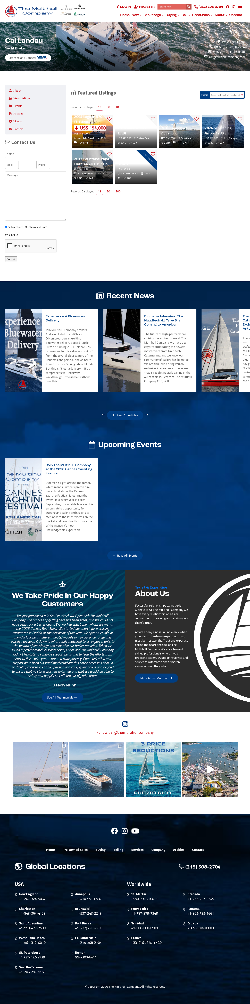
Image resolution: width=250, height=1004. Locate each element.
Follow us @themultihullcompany (125, 732)
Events (17, 106)
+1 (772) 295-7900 (88, 928)
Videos (17, 121)
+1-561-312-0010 (32, 942)
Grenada (193, 894)
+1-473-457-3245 (200, 898)
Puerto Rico (139, 908)
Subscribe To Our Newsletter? (27, 227)
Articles (18, 114)
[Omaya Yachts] (79, 14)
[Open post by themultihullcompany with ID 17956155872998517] (153, 769)
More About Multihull (154, 678)
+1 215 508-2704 (233, 47)
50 (108, 107)
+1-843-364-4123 (32, 913)
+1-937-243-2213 (88, 913)
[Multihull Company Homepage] (32, 11)
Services (137, 849)
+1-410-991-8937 (88, 898)
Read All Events (126, 555)
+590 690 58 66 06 (144, 898)
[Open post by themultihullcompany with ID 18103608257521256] (210, 769)
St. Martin (138, 894)
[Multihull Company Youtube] (240, 7)
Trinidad (137, 923)
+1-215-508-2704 (88, 942)
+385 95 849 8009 (200, 928)
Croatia (192, 923)
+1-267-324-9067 (32, 898)
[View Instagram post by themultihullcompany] (64, 793)
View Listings (21, 98)
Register (146, 7)
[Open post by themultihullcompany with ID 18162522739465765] (40, 769)
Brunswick (82, 908)
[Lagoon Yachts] (66, 7)
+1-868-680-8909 (144, 928)
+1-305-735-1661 (200, 913)
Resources (201, 15)
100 (118, 107)
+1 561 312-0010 (233, 52)
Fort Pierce (83, 923)
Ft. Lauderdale (85, 937)
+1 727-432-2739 (32, 957)
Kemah (80, 952)
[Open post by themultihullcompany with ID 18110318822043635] (96, 769)
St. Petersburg (29, 952)
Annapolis (82, 894)
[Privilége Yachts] (79, 7)
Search (204, 95)
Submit (11, 259)
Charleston (27, 908)
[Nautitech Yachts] (66, 14)
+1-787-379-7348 (144, 913)
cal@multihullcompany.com (227, 57)
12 (99, 107)
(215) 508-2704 (210, 7)
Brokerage (153, 15)
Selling (118, 849)
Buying (172, 15)
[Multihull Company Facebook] (227, 7)
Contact (235, 15)
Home (125, 15)
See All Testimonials (60, 697)
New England (28, 894)
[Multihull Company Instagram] (233, 7)
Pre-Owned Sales (75, 849)
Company (158, 849)
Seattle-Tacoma (31, 967)
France (136, 937)
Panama (193, 908)
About (219, 15)
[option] (51, 350)
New (135, 15)
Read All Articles (127, 415)
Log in (125, 7)
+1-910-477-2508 (32, 928)
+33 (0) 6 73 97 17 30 (146, 942)
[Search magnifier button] (188, 7)
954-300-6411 (86, 957)
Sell (185, 15)
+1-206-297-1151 (32, 971)
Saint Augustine (31, 923)
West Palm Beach (32, 937)
